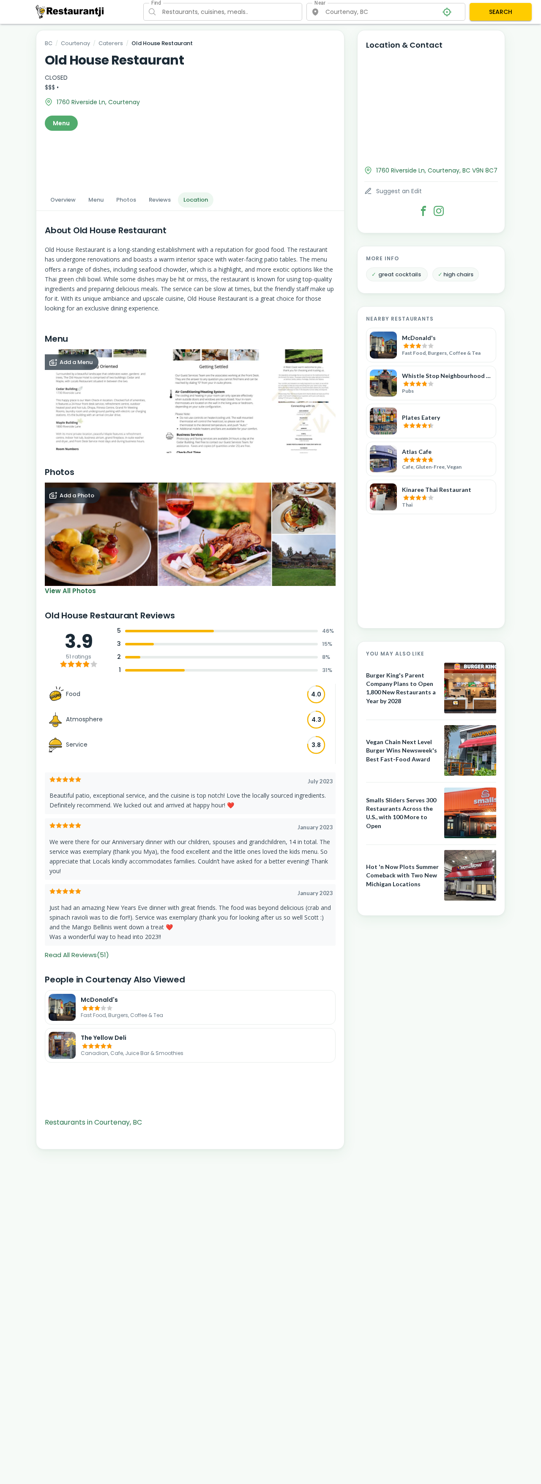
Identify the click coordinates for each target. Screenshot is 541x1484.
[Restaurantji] (70, 11)
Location (195, 200)
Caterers (110, 43)
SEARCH (500, 12)
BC (48, 43)
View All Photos (70, 590)
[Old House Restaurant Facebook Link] (423, 211)
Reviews (160, 200)
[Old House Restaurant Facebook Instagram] (439, 211)
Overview (63, 200)
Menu (61, 123)
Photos (126, 200)
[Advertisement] (190, 159)
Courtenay (75, 43)
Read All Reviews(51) (77, 954)
